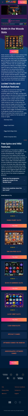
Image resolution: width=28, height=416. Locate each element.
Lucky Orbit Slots (14, 314)
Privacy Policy (5, 390)
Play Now (22, 2)
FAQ (3, 387)
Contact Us (18, 390)
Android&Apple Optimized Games (14, 352)
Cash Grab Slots (14, 326)
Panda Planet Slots (14, 220)
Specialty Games (14, 334)
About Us (4, 393)
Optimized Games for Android (14, 343)
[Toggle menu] (2, 2)
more (25, 140)
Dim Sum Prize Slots (14, 251)
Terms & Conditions (20, 387)
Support (17, 393)
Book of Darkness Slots (14, 283)
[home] (11, 3)
